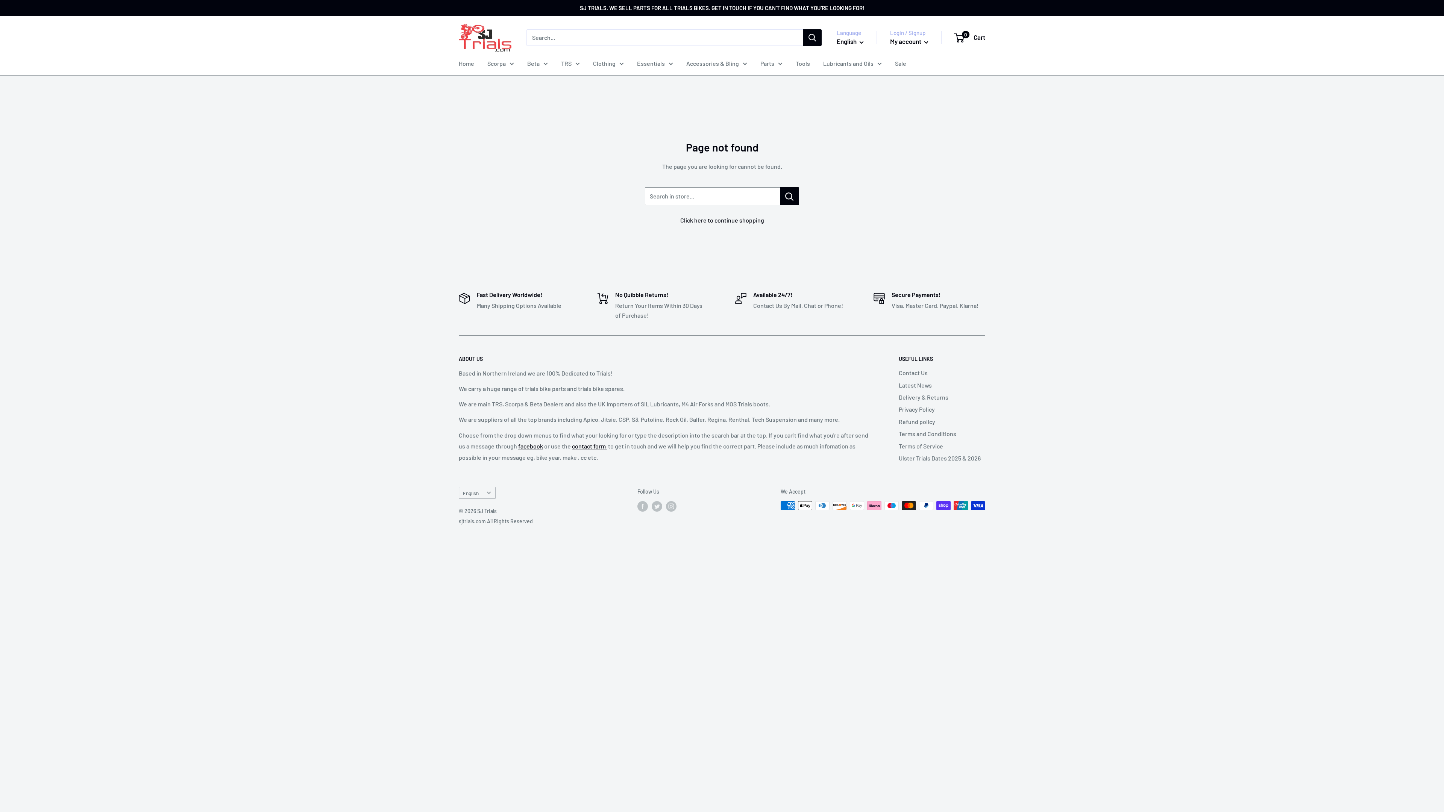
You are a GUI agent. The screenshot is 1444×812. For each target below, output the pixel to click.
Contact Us (913, 372)
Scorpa (496, 63)
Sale (900, 63)
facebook (530, 446)
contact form (589, 446)
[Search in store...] (789, 196)
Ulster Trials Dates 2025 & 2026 (940, 458)
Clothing (604, 63)
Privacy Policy (917, 409)
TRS (566, 63)
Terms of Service (921, 446)
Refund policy (917, 421)
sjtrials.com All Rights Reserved (496, 521)
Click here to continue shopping (722, 220)
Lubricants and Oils (848, 63)
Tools (803, 63)
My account (906, 41)
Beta (533, 63)
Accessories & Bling (712, 63)
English (471, 493)
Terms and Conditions (927, 433)
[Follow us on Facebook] (642, 506)
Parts (767, 63)
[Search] (812, 37)
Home (466, 63)
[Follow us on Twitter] (657, 506)
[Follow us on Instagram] (671, 506)
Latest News (915, 385)
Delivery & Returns (923, 397)
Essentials (651, 63)
